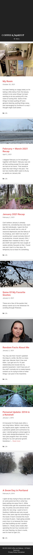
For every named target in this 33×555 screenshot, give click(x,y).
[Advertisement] (16, 17)
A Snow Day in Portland (15, 490)
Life (6, 113)
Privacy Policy (12, 552)
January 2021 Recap (14, 214)
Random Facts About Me (16, 347)
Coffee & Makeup (13, 35)
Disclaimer (21, 552)
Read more (16, 441)
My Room (8, 81)
